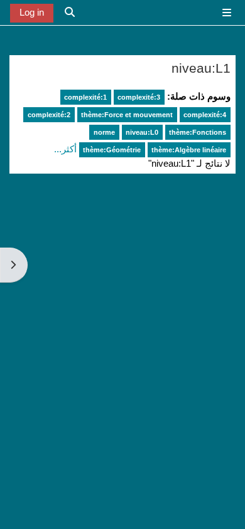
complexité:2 (49, 114)
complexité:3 (138, 97)
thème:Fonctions (197, 132)
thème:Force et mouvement (127, 114)
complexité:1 (85, 97)
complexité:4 (204, 114)
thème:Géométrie (112, 150)
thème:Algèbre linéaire (188, 150)
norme (104, 132)
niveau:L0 (142, 132)
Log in (31, 13)
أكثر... (65, 149)
